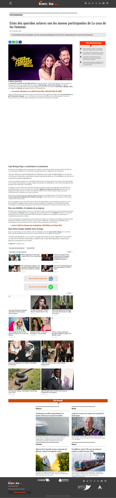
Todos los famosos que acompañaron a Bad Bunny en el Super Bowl (40, 225)
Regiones (39, 408)
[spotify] (86, 3)
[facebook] (107, 3)
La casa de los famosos (16, 248)
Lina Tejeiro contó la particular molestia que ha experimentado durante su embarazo (92, 58)
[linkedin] (100, 3)
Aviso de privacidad (13, 486)
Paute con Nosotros (20, 492)
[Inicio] (48, 3)
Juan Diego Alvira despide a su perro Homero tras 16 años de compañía (93, 53)
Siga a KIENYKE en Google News (38, 278)
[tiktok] (89, 3)
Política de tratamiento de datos (16, 489)
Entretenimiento (16, 15)
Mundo (74, 408)
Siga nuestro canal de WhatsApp (38, 287)
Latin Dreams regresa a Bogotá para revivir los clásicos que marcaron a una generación (93, 63)
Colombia (39, 444)
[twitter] (96, 3)
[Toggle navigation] (10, 3)
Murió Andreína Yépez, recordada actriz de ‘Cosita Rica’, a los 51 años (93, 49)
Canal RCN (30, 248)
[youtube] (103, 3)
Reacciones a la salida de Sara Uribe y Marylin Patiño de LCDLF (41, 91)
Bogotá (74, 444)
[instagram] (92, 3)
